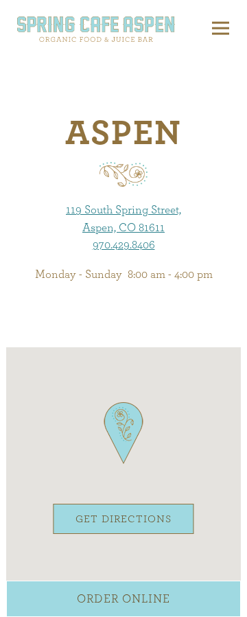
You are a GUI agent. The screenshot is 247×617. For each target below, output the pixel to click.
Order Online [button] (123, 599)
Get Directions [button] (123, 519)
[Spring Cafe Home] (96, 28)
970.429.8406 (124, 245)
